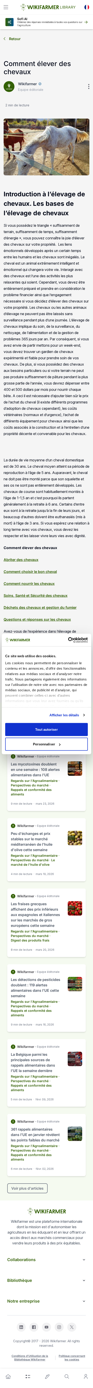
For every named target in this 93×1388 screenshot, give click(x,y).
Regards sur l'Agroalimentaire (34, 781)
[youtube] (46, 1327)
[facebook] (33, 1327)
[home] (8, 1376)
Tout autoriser (46, 729)
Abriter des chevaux (21, 559)
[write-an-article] (47, 1376)
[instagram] (59, 1327)
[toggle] (6, 7)
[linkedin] (21, 1327)
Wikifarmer (27, 84)
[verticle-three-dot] (88, 86)
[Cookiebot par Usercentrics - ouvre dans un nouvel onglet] (68, 640)
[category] (28, 1376)
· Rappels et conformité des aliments (31, 789)
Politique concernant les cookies (72, 1357)
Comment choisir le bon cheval (30, 571)
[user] (86, 1376)
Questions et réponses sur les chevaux (37, 619)
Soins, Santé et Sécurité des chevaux (35, 595)
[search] (67, 1376)
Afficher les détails (64, 715)
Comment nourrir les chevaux (29, 583)
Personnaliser (44, 744)
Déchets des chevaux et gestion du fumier (40, 607)
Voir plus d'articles (27, 1188)
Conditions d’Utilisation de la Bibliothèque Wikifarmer (30, 1357)
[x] (71, 1327)
